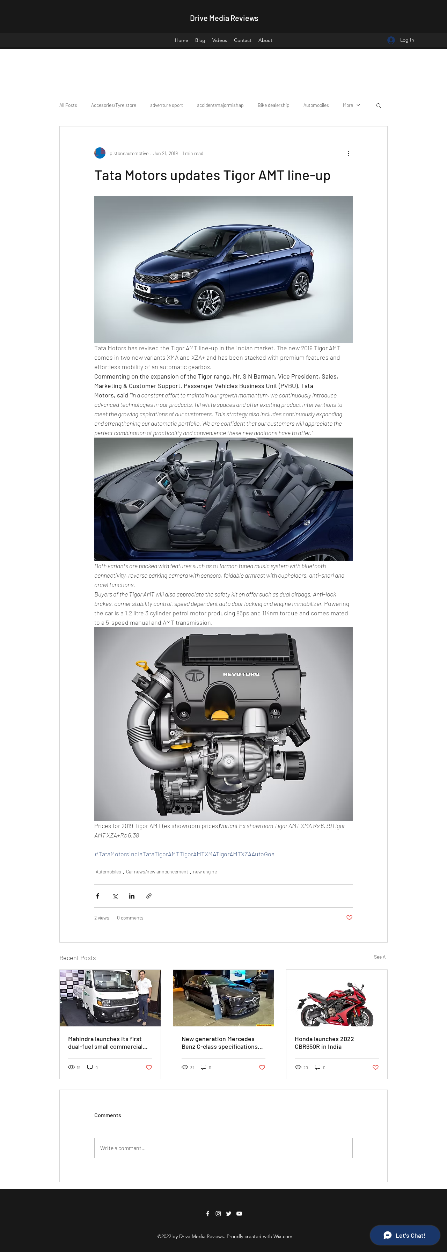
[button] (378, 105)
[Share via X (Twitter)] (114, 896)
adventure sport (166, 105)
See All (381, 957)
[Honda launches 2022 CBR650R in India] (336, 998)
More (348, 105)
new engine (205, 871)
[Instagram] (218, 1213)
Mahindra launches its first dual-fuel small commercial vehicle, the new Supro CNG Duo (106, 1042)
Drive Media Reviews (224, 17)
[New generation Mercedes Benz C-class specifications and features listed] (223, 998)
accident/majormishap (220, 105)
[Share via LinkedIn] (132, 896)
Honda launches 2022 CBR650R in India (324, 1042)
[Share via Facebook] (97, 896)
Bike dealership (274, 105)
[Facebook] (207, 1213)
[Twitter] (228, 1213)
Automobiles (316, 105)
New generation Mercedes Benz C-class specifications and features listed (220, 1042)
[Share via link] (149, 896)
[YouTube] (239, 1213)
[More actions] (348, 153)
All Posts (68, 105)
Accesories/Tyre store (113, 105)
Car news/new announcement (157, 871)
